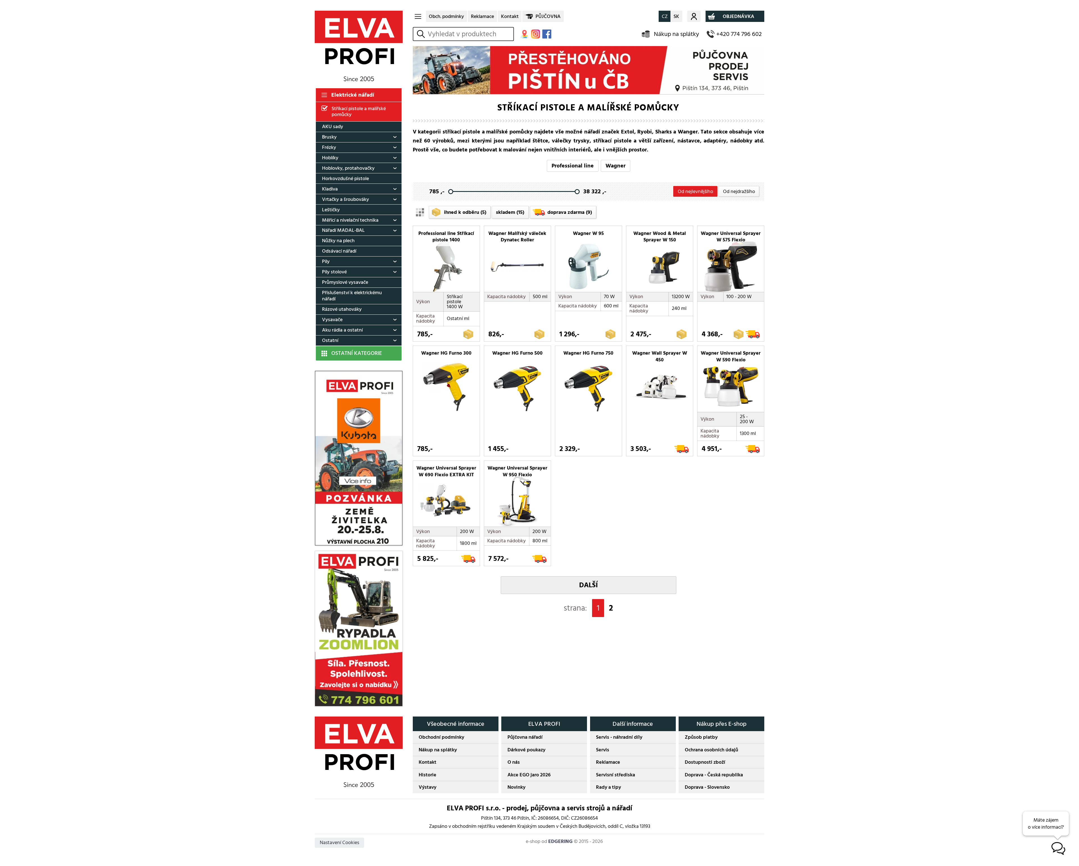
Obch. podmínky (446, 16)
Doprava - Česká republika (714, 775)
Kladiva (330, 189)
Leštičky (331, 210)
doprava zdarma (569, 212)
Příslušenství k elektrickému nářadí (352, 296)
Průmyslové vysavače (345, 282)
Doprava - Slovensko (707, 787)
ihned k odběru (465, 212)
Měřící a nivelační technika (350, 220)
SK (676, 16)
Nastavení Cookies (339, 842)
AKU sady (332, 127)
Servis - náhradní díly (619, 737)
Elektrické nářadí (352, 94)
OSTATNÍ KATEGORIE (356, 353)
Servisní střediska (615, 775)
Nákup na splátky (676, 34)
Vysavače (332, 320)
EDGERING (560, 841)
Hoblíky (330, 158)
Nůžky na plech (338, 241)
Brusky (329, 137)
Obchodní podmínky (441, 737)
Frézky (329, 147)
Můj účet (694, 16)
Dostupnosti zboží (705, 762)
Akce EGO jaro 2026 (529, 775)
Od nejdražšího (739, 191)
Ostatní (330, 340)
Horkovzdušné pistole (345, 178)
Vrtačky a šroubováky (345, 199)
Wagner (615, 165)
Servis (602, 750)
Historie (427, 775)
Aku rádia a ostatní (342, 330)
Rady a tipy (608, 787)
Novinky (516, 787)
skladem (510, 212)
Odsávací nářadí (339, 251)
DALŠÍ (588, 585)
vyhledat (422, 34)
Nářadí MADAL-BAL (343, 230)
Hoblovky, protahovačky (348, 168)
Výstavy (427, 787)
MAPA (524, 34)
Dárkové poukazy (526, 750)
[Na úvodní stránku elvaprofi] (359, 46)
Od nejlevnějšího (695, 191)
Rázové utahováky (342, 309)
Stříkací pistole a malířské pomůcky (359, 112)
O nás (513, 762)
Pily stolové (334, 272)
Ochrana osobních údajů (711, 750)
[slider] (450, 191)
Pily (326, 261)
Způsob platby (701, 737)
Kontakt (510, 16)
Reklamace (482, 16)
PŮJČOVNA (548, 16)
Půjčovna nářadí (525, 737)
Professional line (573, 165)
